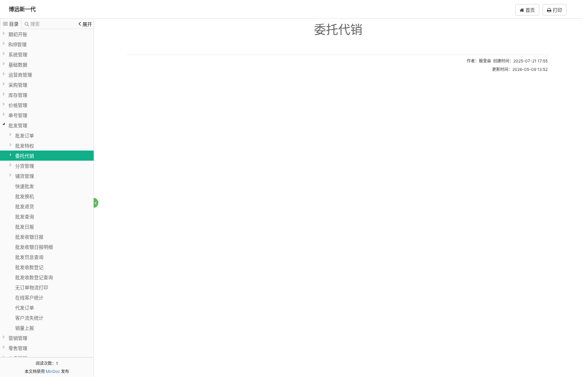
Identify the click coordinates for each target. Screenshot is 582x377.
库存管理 (17, 94)
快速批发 (24, 186)
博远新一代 (22, 9)
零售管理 (17, 348)
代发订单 (24, 307)
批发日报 (24, 226)
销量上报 (24, 327)
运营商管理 (20, 74)
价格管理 (17, 105)
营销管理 (17, 337)
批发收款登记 (29, 267)
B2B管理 (17, 44)
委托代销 (24, 155)
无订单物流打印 (31, 287)
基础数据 (17, 64)
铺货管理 (24, 175)
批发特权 (24, 145)
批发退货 (24, 206)
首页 (529, 9)
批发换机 (24, 196)
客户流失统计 (29, 317)
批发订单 (24, 135)
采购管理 (17, 84)
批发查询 (24, 216)
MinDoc (53, 371)
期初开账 (17, 34)
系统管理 (17, 54)
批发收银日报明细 (34, 246)
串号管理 (17, 115)
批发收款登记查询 (34, 277)
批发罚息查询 (29, 256)
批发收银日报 (29, 236)
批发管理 (17, 125)
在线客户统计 (29, 297)
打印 (556, 9)
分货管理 (24, 165)
